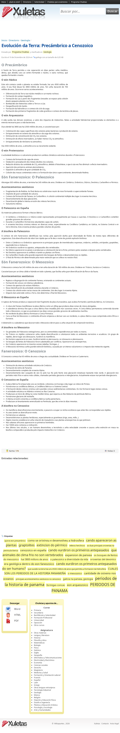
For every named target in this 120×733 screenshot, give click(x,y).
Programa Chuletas (79, 2)
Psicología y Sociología (43, 707)
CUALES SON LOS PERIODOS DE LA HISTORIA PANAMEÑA (61, 571)
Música (37, 695)
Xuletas (97, 723)
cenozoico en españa (33, 550)
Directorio (27, 2)
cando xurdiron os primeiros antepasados (78, 550)
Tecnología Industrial (42, 690)
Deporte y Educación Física (45, 700)
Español (37, 680)
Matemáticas (39, 642)
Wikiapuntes (59, 723)
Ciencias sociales (41, 665)
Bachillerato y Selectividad (44, 615)
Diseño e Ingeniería (42, 702)
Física (36, 647)
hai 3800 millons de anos (34, 559)
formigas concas (56, 585)
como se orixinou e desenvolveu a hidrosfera (56, 540)
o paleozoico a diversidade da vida (69, 559)
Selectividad (39, 2)
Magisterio (38, 670)
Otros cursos (39, 625)
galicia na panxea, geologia (78, 579)
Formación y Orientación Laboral (47, 675)
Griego (37, 685)
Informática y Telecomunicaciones (48, 657)
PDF (16, 620)
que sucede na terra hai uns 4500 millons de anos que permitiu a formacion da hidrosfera (67, 569)
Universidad (39, 620)
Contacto (105, 723)
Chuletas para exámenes (57, 2)
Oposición (38, 622)
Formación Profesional (43, 617)
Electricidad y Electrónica (44, 660)
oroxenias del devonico (103, 559)
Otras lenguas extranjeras (44, 687)
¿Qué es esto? (14, 2)
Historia (37, 638)
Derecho (37, 667)
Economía (38, 662)
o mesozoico (75, 573)
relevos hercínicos (77, 545)
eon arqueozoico (77, 585)
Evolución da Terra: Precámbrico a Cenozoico (47, 45)
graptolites (27, 545)
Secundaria (38, 612)
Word (17, 609)
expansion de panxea (78, 555)
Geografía (38, 655)
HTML (17, 614)
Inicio (3, 2)
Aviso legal (114, 723)
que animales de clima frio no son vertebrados (59, 552)
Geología (25, 40)
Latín (36, 682)
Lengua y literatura (41, 635)
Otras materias (40, 633)
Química (37, 650)
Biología (37, 645)
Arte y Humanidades (42, 710)
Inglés (36, 652)
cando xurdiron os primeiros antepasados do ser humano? (59, 566)
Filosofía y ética (40, 640)
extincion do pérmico (52, 545)
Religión (37, 697)
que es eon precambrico (15, 540)
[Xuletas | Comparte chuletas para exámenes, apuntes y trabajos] (23, 18)
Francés (37, 677)
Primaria (37, 610)
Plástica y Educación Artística (46, 705)
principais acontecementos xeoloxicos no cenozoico (38, 579)
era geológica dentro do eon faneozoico (29, 564)
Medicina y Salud (41, 672)
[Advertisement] (60, 29)
